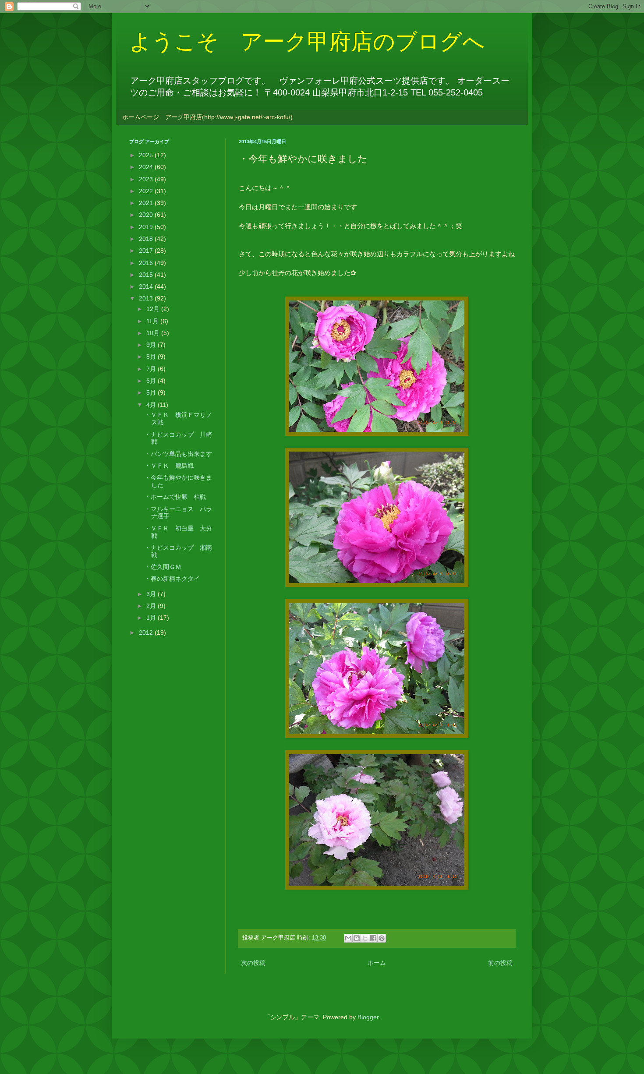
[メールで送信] (348, 938)
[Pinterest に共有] (381, 938)
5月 (152, 392)
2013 (147, 298)
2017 (147, 250)
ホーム (377, 962)
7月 (152, 368)
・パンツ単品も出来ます (178, 453)
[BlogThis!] (356, 938)
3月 (152, 593)
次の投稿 (253, 962)
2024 (147, 166)
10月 (153, 332)
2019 (147, 226)
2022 (147, 190)
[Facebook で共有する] (373, 938)
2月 (152, 605)
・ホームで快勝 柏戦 (175, 496)
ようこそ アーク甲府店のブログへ (307, 41)
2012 (147, 632)
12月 (153, 308)
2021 (147, 202)
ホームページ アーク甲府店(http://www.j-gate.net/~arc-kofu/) (207, 116)
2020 (147, 214)
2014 (147, 286)
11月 (153, 321)
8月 (152, 356)
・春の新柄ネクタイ (172, 578)
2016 (147, 262)
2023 (147, 179)
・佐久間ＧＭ (163, 566)
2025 (147, 155)
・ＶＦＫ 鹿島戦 (169, 465)
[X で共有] (365, 938)
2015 (147, 274)
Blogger (368, 1017)
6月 (152, 380)
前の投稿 (500, 962)
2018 (147, 238)
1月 (152, 617)
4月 (152, 404)
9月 (152, 344)
